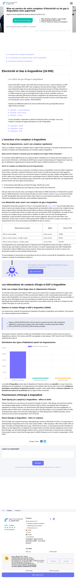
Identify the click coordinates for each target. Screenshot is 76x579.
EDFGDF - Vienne (16, 115)
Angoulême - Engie (16, 128)
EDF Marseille (53, 551)
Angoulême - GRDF (16, 126)
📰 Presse (28, 532)
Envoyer (38, 463)
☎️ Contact (28, 530)
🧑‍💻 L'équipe (29, 534)
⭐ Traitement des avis (31, 528)
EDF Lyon (28, 551)
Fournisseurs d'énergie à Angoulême (20, 61)
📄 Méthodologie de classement (34, 525)
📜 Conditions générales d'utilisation (35, 523)
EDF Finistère (29, 570)
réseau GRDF (52, 206)
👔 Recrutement (30, 537)
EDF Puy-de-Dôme (54, 570)
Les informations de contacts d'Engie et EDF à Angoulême (27, 58)
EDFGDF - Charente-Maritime (20, 110)
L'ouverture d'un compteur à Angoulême (21, 54)
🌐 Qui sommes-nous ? (32, 521)
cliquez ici (58, 467)
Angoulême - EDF (16, 131)
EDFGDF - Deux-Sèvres (18, 112)
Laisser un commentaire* (10, 449)
